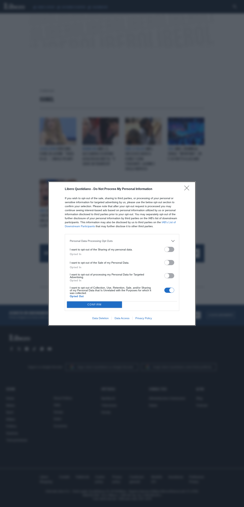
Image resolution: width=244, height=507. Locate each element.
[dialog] (122, 253)
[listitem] (122, 241)
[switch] (169, 249)
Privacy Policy (143, 318)
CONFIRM (94, 304)
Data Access (122, 318)
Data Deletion (100, 318)
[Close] (188, 189)
